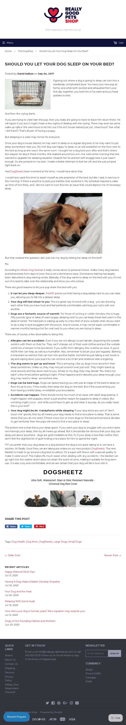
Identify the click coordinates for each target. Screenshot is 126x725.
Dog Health (18, 541)
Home (8, 51)
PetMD (50, 293)
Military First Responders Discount (12, 688)
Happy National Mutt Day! (20, 571)
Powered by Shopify (51, 712)
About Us (10, 659)
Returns (9, 672)
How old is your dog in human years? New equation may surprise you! (45, 611)
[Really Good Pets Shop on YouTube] (77, 703)
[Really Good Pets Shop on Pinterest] (59, 703)
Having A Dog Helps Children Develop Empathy (32, 581)
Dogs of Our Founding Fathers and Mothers (30, 621)
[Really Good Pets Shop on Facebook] (53, 703)
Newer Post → (112, 555)
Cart (121, 42)
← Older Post (12, 555)
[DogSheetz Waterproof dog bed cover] (63, 487)
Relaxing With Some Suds (20, 601)
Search (9, 655)
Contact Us (11, 663)
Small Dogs (75, 541)
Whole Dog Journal (31, 270)
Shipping (10, 668)
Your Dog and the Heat (18, 591)
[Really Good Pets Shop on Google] (65, 703)
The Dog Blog (25, 51)
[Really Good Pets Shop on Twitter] (47, 703)
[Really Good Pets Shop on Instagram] (71, 703)
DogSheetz (17, 171)
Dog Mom (32, 541)
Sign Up (114, 653)
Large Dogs (60, 541)
